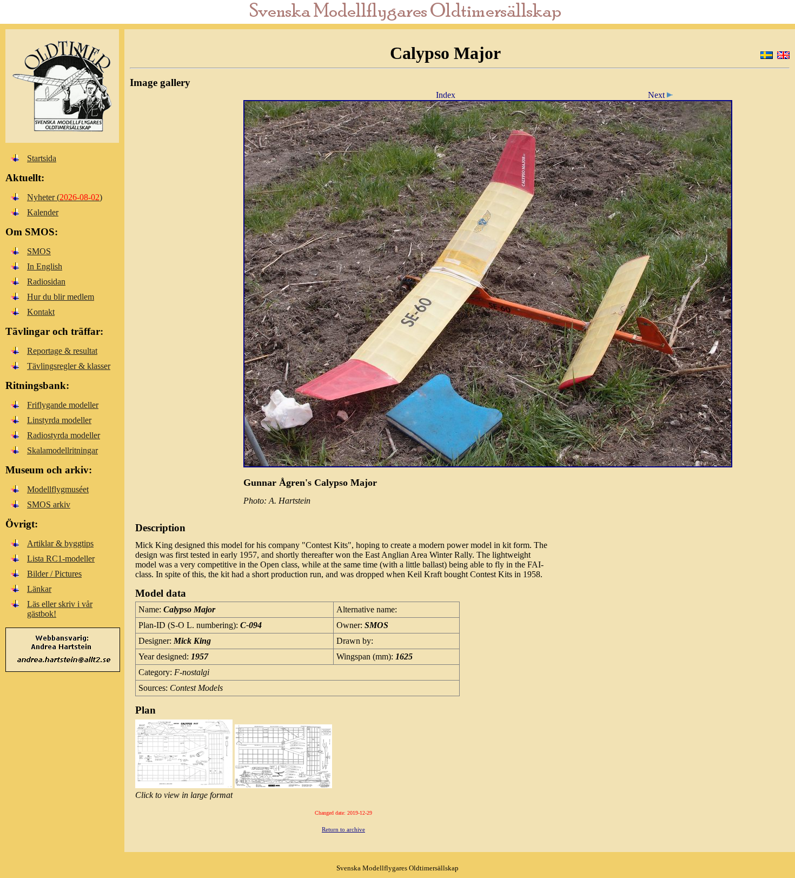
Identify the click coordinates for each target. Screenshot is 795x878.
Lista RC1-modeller (61, 558)
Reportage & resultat (62, 350)
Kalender (42, 212)
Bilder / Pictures (54, 573)
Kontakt (41, 311)
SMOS (39, 251)
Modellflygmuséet (58, 489)
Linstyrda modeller (59, 420)
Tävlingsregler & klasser (68, 366)
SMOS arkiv (48, 504)
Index (445, 95)
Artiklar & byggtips (60, 543)
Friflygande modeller (62, 405)
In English (44, 266)
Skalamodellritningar (62, 450)
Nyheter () (64, 197)
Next (657, 95)
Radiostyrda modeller (63, 435)
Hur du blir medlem (60, 296)
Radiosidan (46, 281)
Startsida (41, 158)
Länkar (39, 588)
